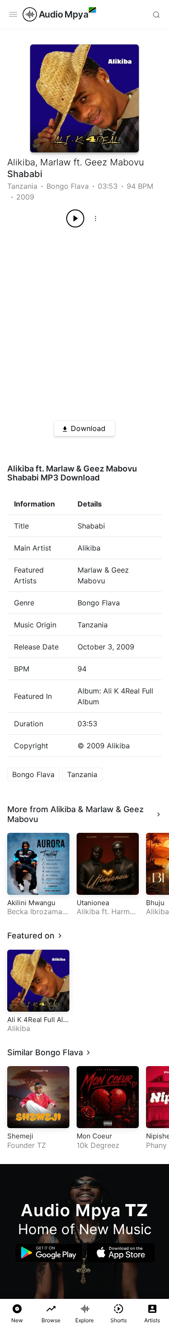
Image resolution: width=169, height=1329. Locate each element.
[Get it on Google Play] (48, 1252)
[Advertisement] (84, 320)
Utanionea (93, 902)
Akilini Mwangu (31, 902)
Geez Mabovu (114, 162)
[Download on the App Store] (121, 1252)
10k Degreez (98, 1145)
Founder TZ (26, 1145)
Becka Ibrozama (34, 911)
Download (88, 428)
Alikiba (21, 162)
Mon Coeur (94, 1136)
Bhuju (155, 902)
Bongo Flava (67, 186)
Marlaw (55, 162)
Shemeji (20, 1136)
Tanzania (22, 186)
